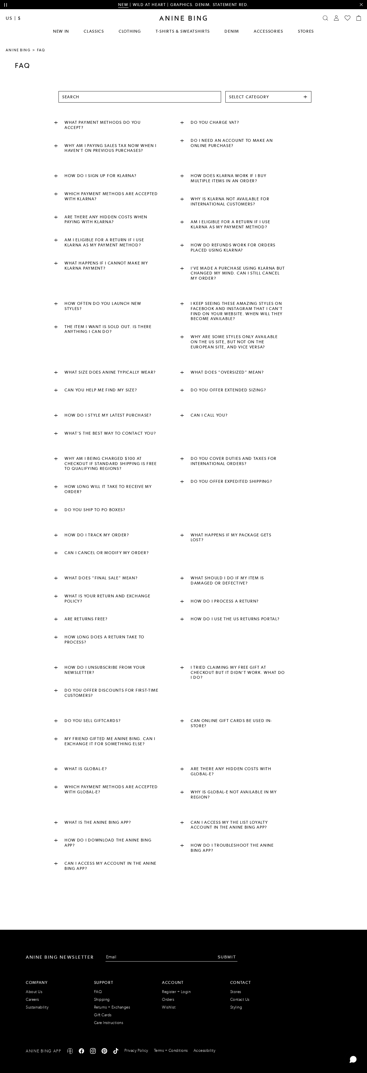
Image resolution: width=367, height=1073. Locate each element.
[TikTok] (116, 1052)
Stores (306, 31)
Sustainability (37, 1007)
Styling (236, 1007)
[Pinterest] (104, 1052)
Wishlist (168, 1007)
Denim (232, 31)
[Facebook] (81, 1052)
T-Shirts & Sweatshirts (183, 31)
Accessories (268, 31)
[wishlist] (347, 18)
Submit (227, 957)
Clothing (130, 31)
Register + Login (176, 991)
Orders (168, 999)
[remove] (361, 4)
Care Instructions (108, 1022)
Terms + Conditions (171, 1050)
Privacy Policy (136, 1050)
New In (61, 31)
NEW (123, 4)
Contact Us (239, 999)
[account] (336, 18)
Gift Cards (103, 1015)
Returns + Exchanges (112, 1007)
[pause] (5, 5)
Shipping (102, 999)
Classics (94, 31)
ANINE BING (18, 50)
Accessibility (205, 1050)
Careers (32, 999)
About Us (34, 991)
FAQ (98, 991)
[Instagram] (93, 1052)
